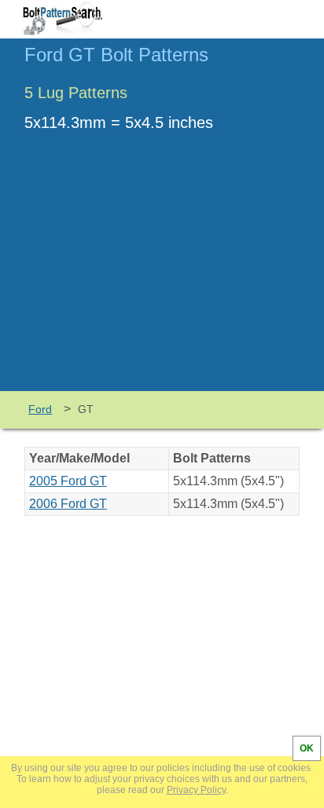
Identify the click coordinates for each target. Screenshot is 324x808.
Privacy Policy (196, 789)
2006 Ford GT (68, 503)
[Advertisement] (162, 273)
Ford (40, 409)
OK (307, 748)
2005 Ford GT (68, 481)
